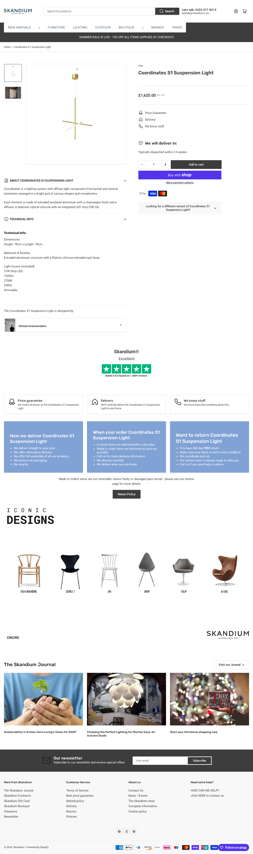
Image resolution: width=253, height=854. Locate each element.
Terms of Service (77, 790)
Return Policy (126, 494)
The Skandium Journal (18, 790)
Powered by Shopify (37, 847)
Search (169, 11)
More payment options (180, 182)
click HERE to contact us (207, 795)
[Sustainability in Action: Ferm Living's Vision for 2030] (43, 699)
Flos (140, 65)
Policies (71, 816)
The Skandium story (141, 801)
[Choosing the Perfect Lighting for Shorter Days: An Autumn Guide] (126, 699)
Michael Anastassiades (32, 326)
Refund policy (75, 801)
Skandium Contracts (17, 795)
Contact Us (135, 790)
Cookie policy (137, 811)
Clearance (10, 811)
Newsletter (11, 816)
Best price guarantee (79, 795)
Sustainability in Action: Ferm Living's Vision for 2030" (40, 732)
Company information (142, 806)
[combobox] (112, 11)
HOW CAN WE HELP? (205, 790)
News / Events (138, 795)
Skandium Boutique (17, 806)
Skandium (19, 847)
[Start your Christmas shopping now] (209, 699)
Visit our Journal (230, 665)
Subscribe (199, 760)
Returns (71, 811)
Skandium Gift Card (16, 801)
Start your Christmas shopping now (193, 732)
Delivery (71, 806)
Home (7, 46)
